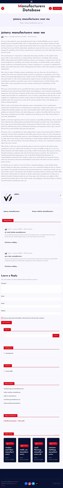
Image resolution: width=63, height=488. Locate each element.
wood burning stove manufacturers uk (13, 388)
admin (6, 36)
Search (7, 329)
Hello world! (21, 420)
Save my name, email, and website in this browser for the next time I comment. (24, 318)
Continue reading (11, 242)
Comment (4, 283)
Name (3, 296)
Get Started (57, 8)
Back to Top (57, 483)
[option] (10, 450)
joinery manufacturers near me (34, 23)
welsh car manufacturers (10, 396)
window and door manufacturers (12, 392)
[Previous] (55, 434)
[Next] (58, 434)
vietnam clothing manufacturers (12, 403)
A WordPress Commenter (10, 420)
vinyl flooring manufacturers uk (12, 399)
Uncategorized (13, 36)
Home (22, 23)
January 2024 (9, 371)
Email (3, 303)
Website (3, 310)
